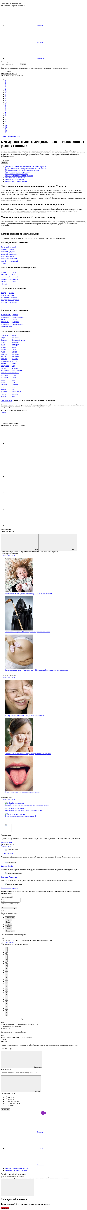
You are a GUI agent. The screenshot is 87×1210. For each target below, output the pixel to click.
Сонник (4, 136)
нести (15, 319)
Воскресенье (10, 931)
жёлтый (4, 274)
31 (6, 1015)
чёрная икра (16, 391)
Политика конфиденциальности (16, 1168)
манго (14, 363)
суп (2, 387)
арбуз (3, 338)
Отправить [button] (5, 1208)
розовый (15, 279)
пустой (3, 261)
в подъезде (5, 300)
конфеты (15, 359)
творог (3, 389)
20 (6, 990)
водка (14, 347)
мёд (13, 366)
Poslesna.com (6, 401)
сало (13, 382)
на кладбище (14, 300)
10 (6, 968)
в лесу (11, 295)
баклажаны (16, 338)
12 (6, 972)
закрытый (4, 254)
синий (14, 281)
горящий (4, 249)
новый (11, 256)
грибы (14, 349)
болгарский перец (18, 340)
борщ (3, 342)
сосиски (15, 384)
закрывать (4, 317)
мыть (3, 319)
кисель (3, 356)
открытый (13, 259)
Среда (8, 922)
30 (6, 1013)
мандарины (5, 366)
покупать (16, 322)
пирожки (4, 377)
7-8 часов (10, 1106)
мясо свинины (6, 373)
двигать (15, 315)
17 (6, 984)
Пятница (8, 926)
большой (12, 247)
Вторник (8, 920)
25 (6, 1001)
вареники (15, 342)
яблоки (3, 396)
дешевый (4, 252)
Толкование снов (14, 136)
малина (3, 363)
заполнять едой (18, 317)
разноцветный (6, 279)
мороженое (5, 370)
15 (6, 979)
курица (14, 361)
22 (6, 995)
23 (6, 997)
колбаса (4, 359)
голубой (15, 272)
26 (6, 1004)
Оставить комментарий (9, 908)
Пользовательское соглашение (16, 1170)
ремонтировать (6, 326)
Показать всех (6, 846)
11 (6, 970)
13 (6, 975)
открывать (5, 322)
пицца (14, 377)
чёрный (4, 284)
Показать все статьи (8, 555)
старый (3, 263)
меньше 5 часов (13, 1101)
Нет (4, 412)
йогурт (14, 352)
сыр (13, 387)
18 (6, 986)
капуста (4, 354)
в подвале (13, 297)
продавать (4, 324)
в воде (3, 293)
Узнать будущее (6, 842)
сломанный (13, 261)
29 (6, 1010)
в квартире (5, 295)
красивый (13, 254)
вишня (3, 347)
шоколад (15, 394)
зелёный (15, 274)
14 (6, 977)
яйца (13, 396)
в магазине (5, 297)
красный (15, 277)
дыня (3, 352)
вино (3, 345)
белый (3, 272)
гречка (3, 349)
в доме (11, 293)
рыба (3, 382)
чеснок (3, 394)
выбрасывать (6, 315)
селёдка (4, 384)
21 (6, 993)
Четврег (8, 924)
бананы (4, 340)
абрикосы (4, 335)
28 (6, 1008)
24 (6, 999)
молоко (3, 368)
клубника (15, 356)
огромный (5, 259)
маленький (5, 256)
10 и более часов (13, 1103)
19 (6, 988)
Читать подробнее (7, 942)
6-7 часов (10, 1097)
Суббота (8, 929)
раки (13, 380)
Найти (24, 64)
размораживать (18, 324)
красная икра (6, 361)
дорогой (12, 252)
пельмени (15, 373)
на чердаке (13, 302)
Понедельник (10, 917)
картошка (15, 354)
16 (6, 981)
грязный (12, 249)
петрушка (4, 375)
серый (3, 281)
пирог (14, 375)
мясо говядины (17, 370)
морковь (15, 368)
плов (3, 380)
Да (2, 412)
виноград (15, 345)
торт (13, 389)
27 (6, 1006)
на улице (4, 302)
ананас (14, 335)
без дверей (5, 247)
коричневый (5, 277)
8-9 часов (10, 1099)
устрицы (4, 391)
